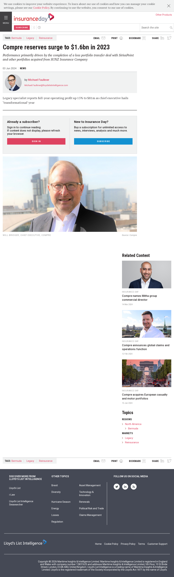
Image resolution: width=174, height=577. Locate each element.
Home (98, 544)
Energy (55, 508)
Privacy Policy (128, 544)
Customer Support (157, 544)
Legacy (30, 38)
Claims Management (90, 515)
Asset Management (90, 485)
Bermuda (17, 38)
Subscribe (22, 27)
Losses (55, 515)
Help (39, 27)
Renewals (84, 501)
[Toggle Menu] (6, 17)
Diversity (56, 492)
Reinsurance (46, 38)
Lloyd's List (15, 488)
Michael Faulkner (38, 79)
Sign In (33, 27)
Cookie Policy (41, 8)
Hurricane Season (61, 501)
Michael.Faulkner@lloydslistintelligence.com (46, 85)
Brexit (54, 485)
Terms (141, 544)
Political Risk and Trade (91, 508)
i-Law (12, 494)
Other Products (164, 14)
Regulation (57, 521)
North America (133, 424)
